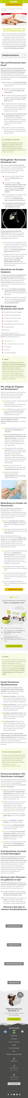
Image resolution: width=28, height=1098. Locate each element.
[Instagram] (11, 1094)
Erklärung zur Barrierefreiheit (14, 1054)
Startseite (4, 9)
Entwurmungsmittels (18, 810)
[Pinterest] (17, 1094)
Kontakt (14, 1045)
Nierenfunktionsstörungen (17, 344)
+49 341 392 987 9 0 (14, 1068)
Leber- (6, 344)
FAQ (14, 1051)
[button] (1, 1)
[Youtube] (14, 1094)
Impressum (14, 1039)
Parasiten (3, 11)
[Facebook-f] (8, 1094)
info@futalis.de (14, 1061)
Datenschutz (14, 1035)
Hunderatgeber (11, 9)
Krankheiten (19, 9)
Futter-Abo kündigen (14, 1048)
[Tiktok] (19, 1094)
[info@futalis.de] (14, 1059)
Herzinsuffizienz (8, 341)
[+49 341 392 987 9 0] (14, 1066)
